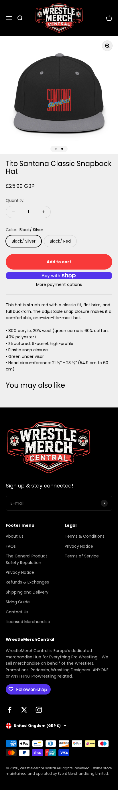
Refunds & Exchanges (27, 582)
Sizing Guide (18, 602)
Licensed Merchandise (28, 622)
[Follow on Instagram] (39, 710)
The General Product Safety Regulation (26, 559)
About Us (14, 536)
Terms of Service (82, 556)
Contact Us (17, 612)
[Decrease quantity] (13, 212)
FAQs (11, 546)
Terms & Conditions (85, 536)
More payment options (59, 284)
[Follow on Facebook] (9, 710)
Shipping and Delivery (27, 592)
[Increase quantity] (43, 212)
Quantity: (15, 200)
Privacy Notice (20, 572)
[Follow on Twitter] (24, 710)
